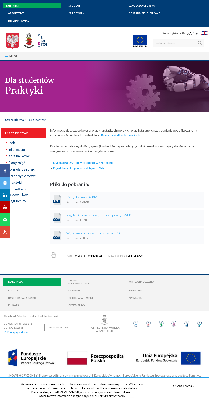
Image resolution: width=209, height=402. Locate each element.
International (18, 20)
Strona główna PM (174, 33)
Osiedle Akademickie (80, 298)
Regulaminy (17, 201)
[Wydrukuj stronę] (53, 255)
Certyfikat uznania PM (81, 197)
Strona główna (14, 119)
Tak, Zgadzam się (182, 386)
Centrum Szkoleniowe (144, 13)
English (204, 33)
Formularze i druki (22, 169)
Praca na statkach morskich (120, 135)
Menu (13, 56)
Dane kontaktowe (58, 327)
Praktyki (15, 182)
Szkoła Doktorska (142, 5)
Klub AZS (13, 305)
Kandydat (12, 5)
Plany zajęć (16, 163)
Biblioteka (135, 290)
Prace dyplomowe (22, 176)
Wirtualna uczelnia (141, 281)
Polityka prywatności (16, 332)
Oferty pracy (76, 305)
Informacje (16, 149)
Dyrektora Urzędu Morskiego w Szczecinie (83, 162)
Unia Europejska (140, 41)
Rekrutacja (15, 281)
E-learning (75, 290)
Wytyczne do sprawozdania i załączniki (93, 233)
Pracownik (76, 13)
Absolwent (16, 13)
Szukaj (200, 43)
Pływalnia (135, 298)
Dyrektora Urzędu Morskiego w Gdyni (80, 168)
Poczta (13, 290)
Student (74, 5)
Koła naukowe (19, 156)
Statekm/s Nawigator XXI (79, 282)
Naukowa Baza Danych (22, 298)
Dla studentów (36, 119)
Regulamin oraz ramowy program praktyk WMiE (99, 215)
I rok (11, 143)
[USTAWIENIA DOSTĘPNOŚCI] (192, 34)
